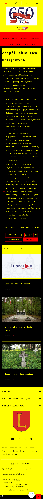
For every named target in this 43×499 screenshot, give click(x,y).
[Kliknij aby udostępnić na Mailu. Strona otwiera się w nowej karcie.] (31, 235)
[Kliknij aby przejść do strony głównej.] (16, 3)
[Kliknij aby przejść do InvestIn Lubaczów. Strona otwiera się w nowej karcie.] (22, 28)
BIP (16, 454)
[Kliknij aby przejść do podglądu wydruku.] (36, 235)
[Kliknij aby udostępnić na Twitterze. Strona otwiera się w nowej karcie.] (26, 235)
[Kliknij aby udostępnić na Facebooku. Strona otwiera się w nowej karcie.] (22, 235)
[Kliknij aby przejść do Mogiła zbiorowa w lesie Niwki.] (21, 309)
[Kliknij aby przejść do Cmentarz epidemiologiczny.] (21, 356)
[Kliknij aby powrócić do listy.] (22, 44)
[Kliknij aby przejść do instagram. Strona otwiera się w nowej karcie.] (25, 439)
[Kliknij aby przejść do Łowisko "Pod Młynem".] (21, 266)
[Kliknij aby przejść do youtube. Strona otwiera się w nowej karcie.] (13, 439)
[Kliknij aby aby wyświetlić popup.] (31, 495)
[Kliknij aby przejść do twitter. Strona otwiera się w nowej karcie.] (31, 439)
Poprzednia (14, 44)
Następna (30, 44)
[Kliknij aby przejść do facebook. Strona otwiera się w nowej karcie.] (19, 439)
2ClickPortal (20, 487)
